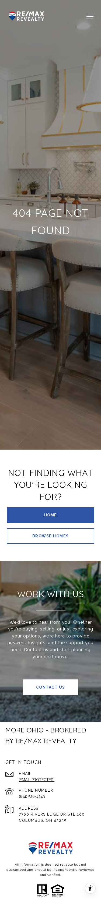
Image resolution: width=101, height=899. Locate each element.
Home (50, 515)
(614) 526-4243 (32, 796)
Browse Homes (50, 536)
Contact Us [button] (50, 687)
